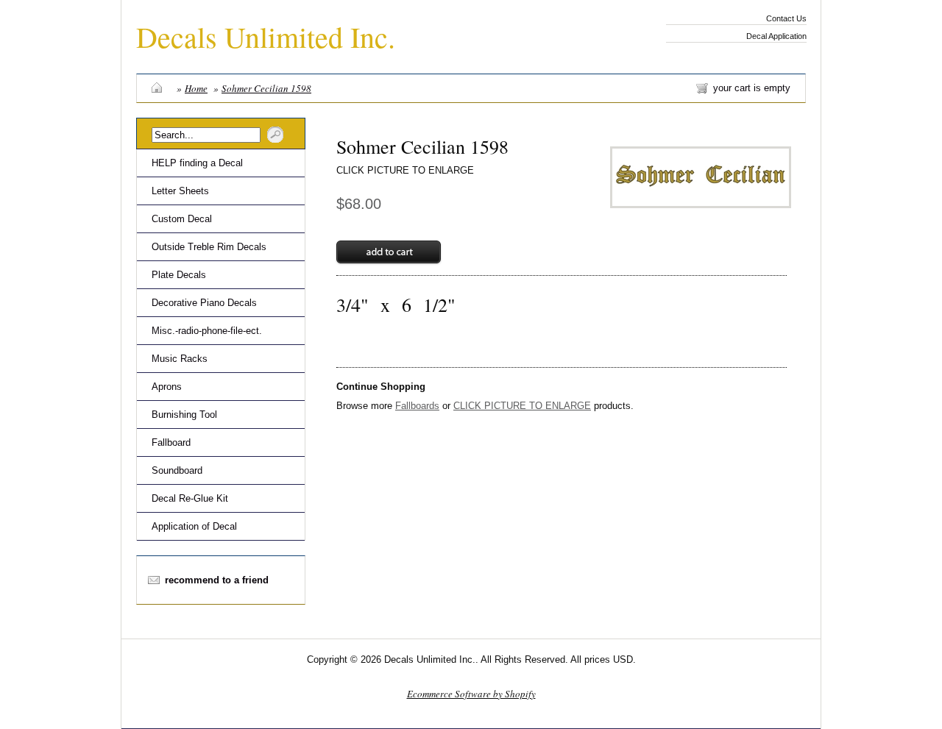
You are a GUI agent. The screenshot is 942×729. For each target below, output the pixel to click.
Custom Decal (182, 218)
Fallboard (171, 442)
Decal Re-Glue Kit (190, 498)
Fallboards (417, 405)
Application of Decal (194, 526)
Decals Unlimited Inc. (265, 36)
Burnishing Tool (184, 414)
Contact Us (786, 18)
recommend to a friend (217, 580)
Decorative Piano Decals (204, 302)
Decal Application (776, 36)
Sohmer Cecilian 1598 (266, 88)
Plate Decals (179, 274)
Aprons (167, 386)
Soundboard (177, 470)
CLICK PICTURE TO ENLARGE (405, 170)
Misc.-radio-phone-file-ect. (207, 330)
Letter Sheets (180, 190)
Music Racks (180, 358)
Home (196, 88)
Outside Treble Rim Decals (209, 246)
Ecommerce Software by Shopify (471, 693)
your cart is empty (751, 87)
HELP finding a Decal (197, 162)
